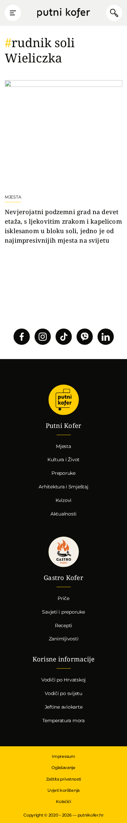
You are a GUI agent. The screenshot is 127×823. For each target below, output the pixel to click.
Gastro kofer (63, 552)
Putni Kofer (63, 13)
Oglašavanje (63, 767)
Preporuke (63, 473)
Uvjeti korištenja (63, 790)
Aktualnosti (63, 514)
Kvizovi (63, 500)
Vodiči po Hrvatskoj (63, 680)
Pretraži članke (114, 13)
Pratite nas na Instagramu (43, 337)
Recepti (63, 625)
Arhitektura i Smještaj (63, 487)
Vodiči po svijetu (63, 693)
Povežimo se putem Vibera (85, 337)
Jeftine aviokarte (64, 707)
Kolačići (63, 801)
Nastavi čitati (63, 162)
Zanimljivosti (64, 639)
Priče (63, 598)
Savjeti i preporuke (63, 612)
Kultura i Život (63, 459)
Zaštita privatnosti (63, 779)
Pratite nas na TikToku (64, 337)
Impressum (63, 756)
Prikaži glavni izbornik (13, 13)
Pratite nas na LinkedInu (106, 337)
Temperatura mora (63, 720)
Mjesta (63, 446)
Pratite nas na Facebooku (22, 337)
